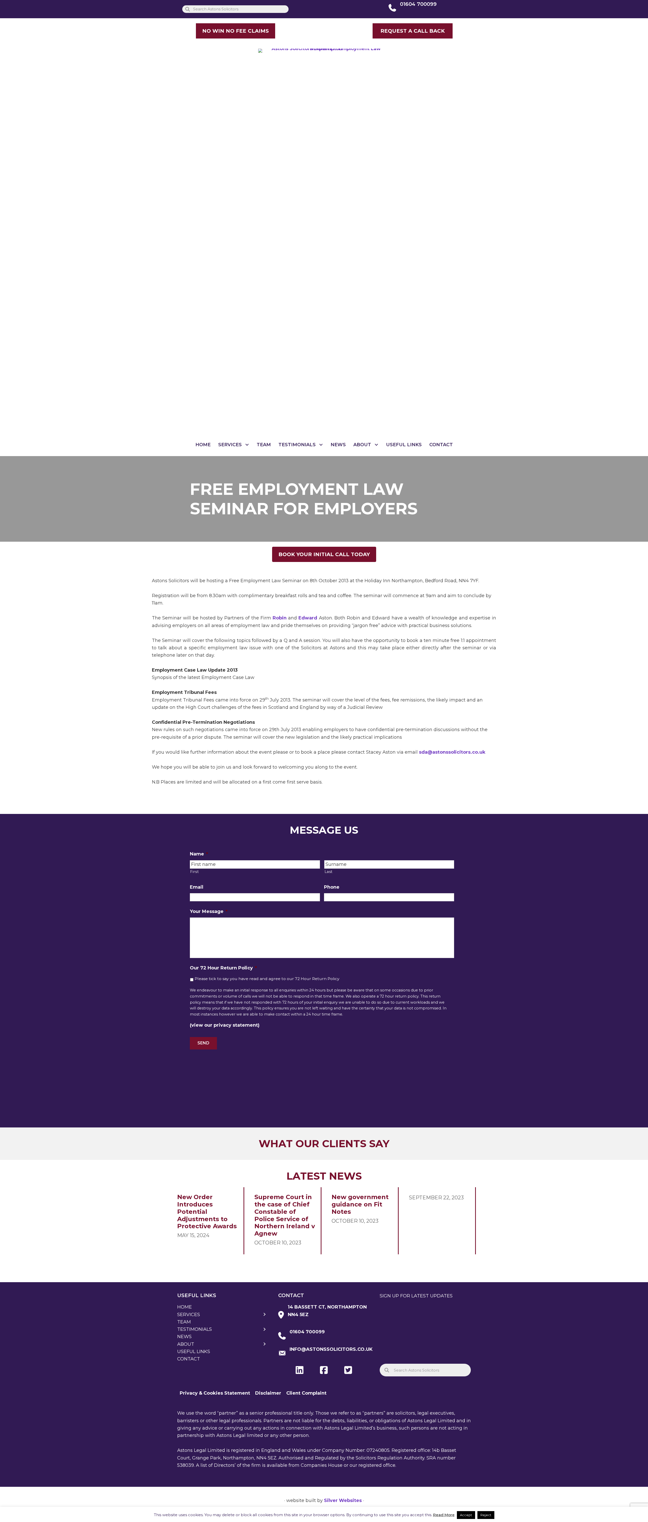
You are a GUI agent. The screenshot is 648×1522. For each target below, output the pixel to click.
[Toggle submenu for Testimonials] (321, 444)
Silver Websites (343, 1500)
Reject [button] (485, 1515)
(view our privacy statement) (224, 1025)
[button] (413, 30)
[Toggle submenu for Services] (247, 444)
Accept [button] (466, 1515)
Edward (307, 618)
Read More (444, 1514)
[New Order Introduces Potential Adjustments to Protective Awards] (208, 1220)
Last (329, 871)
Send (203, 1043)
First (194, 871)
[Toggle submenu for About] (376, 444)
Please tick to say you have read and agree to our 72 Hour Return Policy (267, 978)
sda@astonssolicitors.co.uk (452, 752)
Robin (280, 618)
